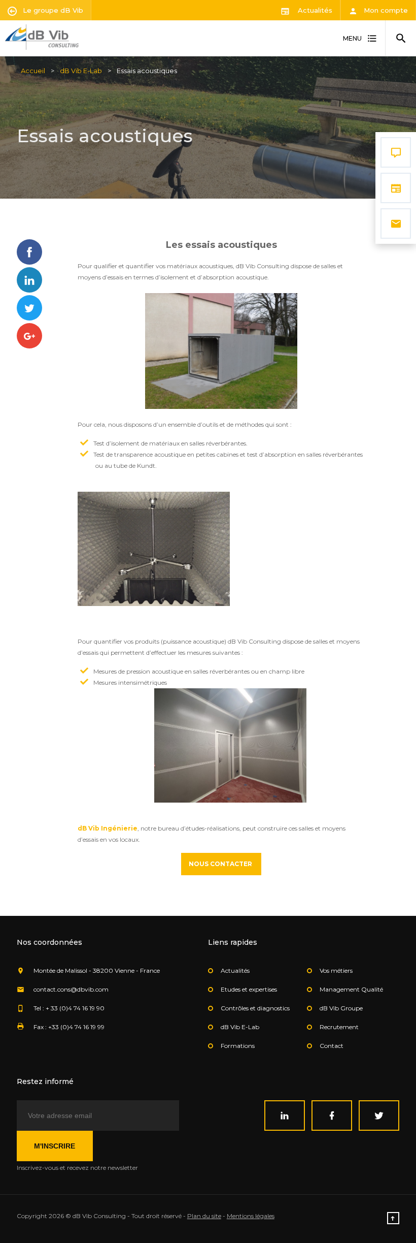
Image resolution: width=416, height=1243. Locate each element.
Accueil (33, 71)
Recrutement (339, 1027)
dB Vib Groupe (341, 1008)
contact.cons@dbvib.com (71, 989)
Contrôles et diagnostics (255, 1008)
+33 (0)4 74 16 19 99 (76, 1027)
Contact (331, 1045)
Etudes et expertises (249, 989)
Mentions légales (250, 1216)
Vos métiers (336, 970)
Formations (238, 1045)
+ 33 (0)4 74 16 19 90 (75, 1008)
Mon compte (385, 10)
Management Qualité (351, 989)
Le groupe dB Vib (52, 10)
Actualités (314, 10)
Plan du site (204, 1216)
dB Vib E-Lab (81, 71)
